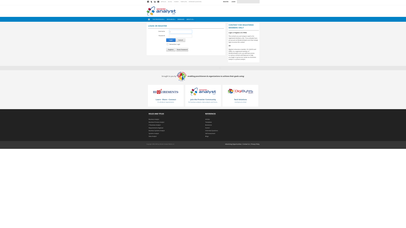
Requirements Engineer (156, 128)
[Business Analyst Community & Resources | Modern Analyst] (161, 11)
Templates (184, 1)
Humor (176, 1)
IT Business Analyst (155, 125)
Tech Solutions (240, 99)
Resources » (171, 19)
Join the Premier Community (203, 99)
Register (225, 1)
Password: (162, 36)
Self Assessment (210, 133)
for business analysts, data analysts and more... (203, 102)
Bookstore (208, 125)
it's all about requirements (166, 102)
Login (233, 1)
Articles (163, 1)
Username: (161, 31)
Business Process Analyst (156, 122)
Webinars (181, 19)
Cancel (180, 40)
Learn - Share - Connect (166, 99)
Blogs (170, 1)
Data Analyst (153, 136)
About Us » (190, 19)
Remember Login (174, 44)
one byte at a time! (240, 102)
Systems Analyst (154, 133)
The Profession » (159, 19)
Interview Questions (195, 1)
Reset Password (182, 49)
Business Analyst (154, 119)
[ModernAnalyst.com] (203, 91)
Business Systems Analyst (157, 131)
